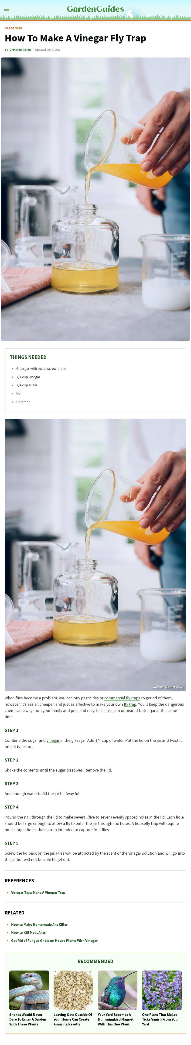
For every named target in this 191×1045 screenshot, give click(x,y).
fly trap (130, 704)
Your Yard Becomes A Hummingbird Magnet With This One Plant (115, 1019)
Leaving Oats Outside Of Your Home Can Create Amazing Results (73, 1019)
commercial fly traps (122, 698)
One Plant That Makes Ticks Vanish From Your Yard (160, 1019)
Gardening (13, 28)
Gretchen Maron (20, 50)
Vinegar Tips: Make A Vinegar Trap (38, 892)
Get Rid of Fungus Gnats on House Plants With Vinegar (54, 940)
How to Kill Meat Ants (28, 932)
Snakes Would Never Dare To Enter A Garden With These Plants (27, 1019)
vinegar (53, 740)
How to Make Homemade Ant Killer (39, 924)
